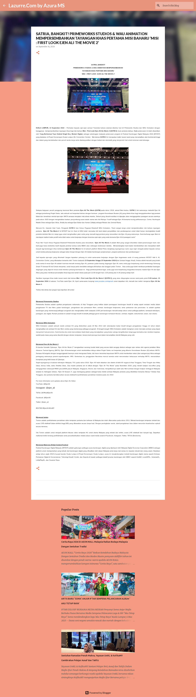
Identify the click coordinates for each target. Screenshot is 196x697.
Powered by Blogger (100, 692)
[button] (38, 53)
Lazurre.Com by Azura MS (37, 5)
